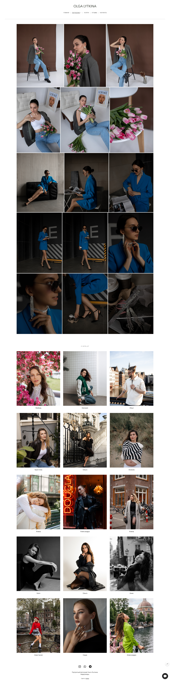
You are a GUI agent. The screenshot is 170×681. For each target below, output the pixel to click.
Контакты (103, 12)
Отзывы (94, 12)
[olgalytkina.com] (85, 6)
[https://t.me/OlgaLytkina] (90, 666)
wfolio (87, 678)
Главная (66, 12)
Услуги (86, 12)
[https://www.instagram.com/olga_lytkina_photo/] (80, 666)
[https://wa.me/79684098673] (85, 666)
